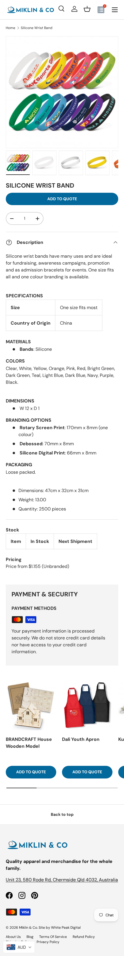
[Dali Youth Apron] (87, 705)
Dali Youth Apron (80, 739)
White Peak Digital (66, 927)
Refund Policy (84, 936)
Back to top (62, 814)
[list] (62, 92)
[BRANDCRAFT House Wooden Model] (31, 705)
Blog (30, 936)
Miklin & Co (28, 927)
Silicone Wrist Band (36, 28)
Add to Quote (62, 198)
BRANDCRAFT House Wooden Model (29, 742)
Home (10, 28)
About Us (13, 936)
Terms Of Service (53, 936)
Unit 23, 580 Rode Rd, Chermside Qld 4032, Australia (62, 880)
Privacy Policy (48, 942)
